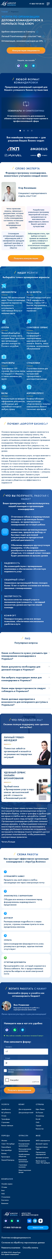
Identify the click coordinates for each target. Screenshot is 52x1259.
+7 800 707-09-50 (36, 4)
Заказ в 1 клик (38, 1227)
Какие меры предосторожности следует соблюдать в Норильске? (23, 690)
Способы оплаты (30, 1247)
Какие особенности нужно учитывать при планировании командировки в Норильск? (24, 655)
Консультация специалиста (26, 50)
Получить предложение (19, 1090)
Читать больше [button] (8, 841)
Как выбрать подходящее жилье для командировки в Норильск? (21, 679)
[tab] (20, 130)
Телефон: (9, 1047)
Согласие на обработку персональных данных (23, 1242)
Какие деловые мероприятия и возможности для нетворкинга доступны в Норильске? (24, 701)
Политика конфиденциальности (16, 1237)
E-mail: (8, 1058)
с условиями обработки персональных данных (25, 1071)
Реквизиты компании (10, 1247)
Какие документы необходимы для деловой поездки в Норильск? (20, 668)
